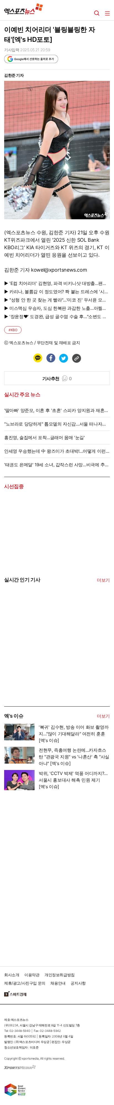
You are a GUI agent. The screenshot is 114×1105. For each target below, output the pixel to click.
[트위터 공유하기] (63, 358)
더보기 (103, 580)
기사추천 (57, 378)
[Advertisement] (45, 664)
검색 (97, 13)
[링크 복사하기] (76, 358)
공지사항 (78, 983)
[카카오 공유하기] (37, 358)
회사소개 (11, 974)
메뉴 (107, 13)
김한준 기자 (14, 75)
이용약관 (31, 974)
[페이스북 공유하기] (50, 358)
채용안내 (57, 983)
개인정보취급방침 (60, 974)
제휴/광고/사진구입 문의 (24, 983)
